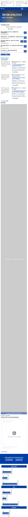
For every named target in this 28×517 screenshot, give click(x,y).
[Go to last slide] (2, 3)
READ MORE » (16, 72)
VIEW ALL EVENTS (5, 58)
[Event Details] (25, 33)
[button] (22, 9)
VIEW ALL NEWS (5, 101)
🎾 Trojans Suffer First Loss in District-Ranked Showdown (19, 91)
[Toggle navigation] (25, 9)
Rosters (5, 478)
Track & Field (5, 513)
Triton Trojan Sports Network (9, 484)
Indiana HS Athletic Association (10, 504)
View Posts (4, 451)
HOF (4, 498)
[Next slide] (26, 3)
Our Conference (6, 492)
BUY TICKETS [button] (10, 459)
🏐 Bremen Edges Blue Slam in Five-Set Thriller (18, 78)
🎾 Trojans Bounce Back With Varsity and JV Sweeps (18, 65)
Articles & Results (6, 472)
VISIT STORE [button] (20, 459)
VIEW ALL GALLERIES (6, 415)
